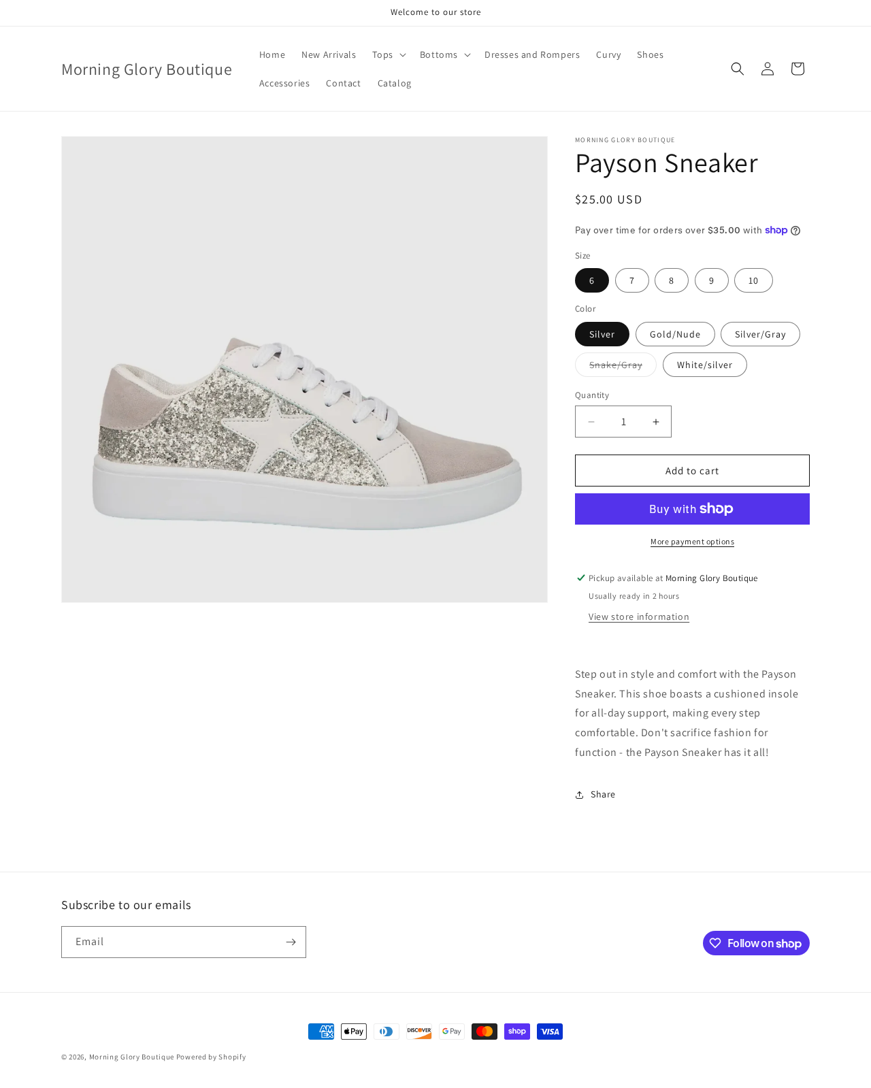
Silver (602, 334)
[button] (387, 54)
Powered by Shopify (211, 1056)
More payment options (692, 541)
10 (754, 280)
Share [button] (603, 794)
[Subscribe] (291, 942)
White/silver (705, 365)
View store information (639, 616)
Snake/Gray (623, 367)
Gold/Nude (675, 334)
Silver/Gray (760, 334)
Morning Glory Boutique (132, 1056)
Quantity (592, 395)
